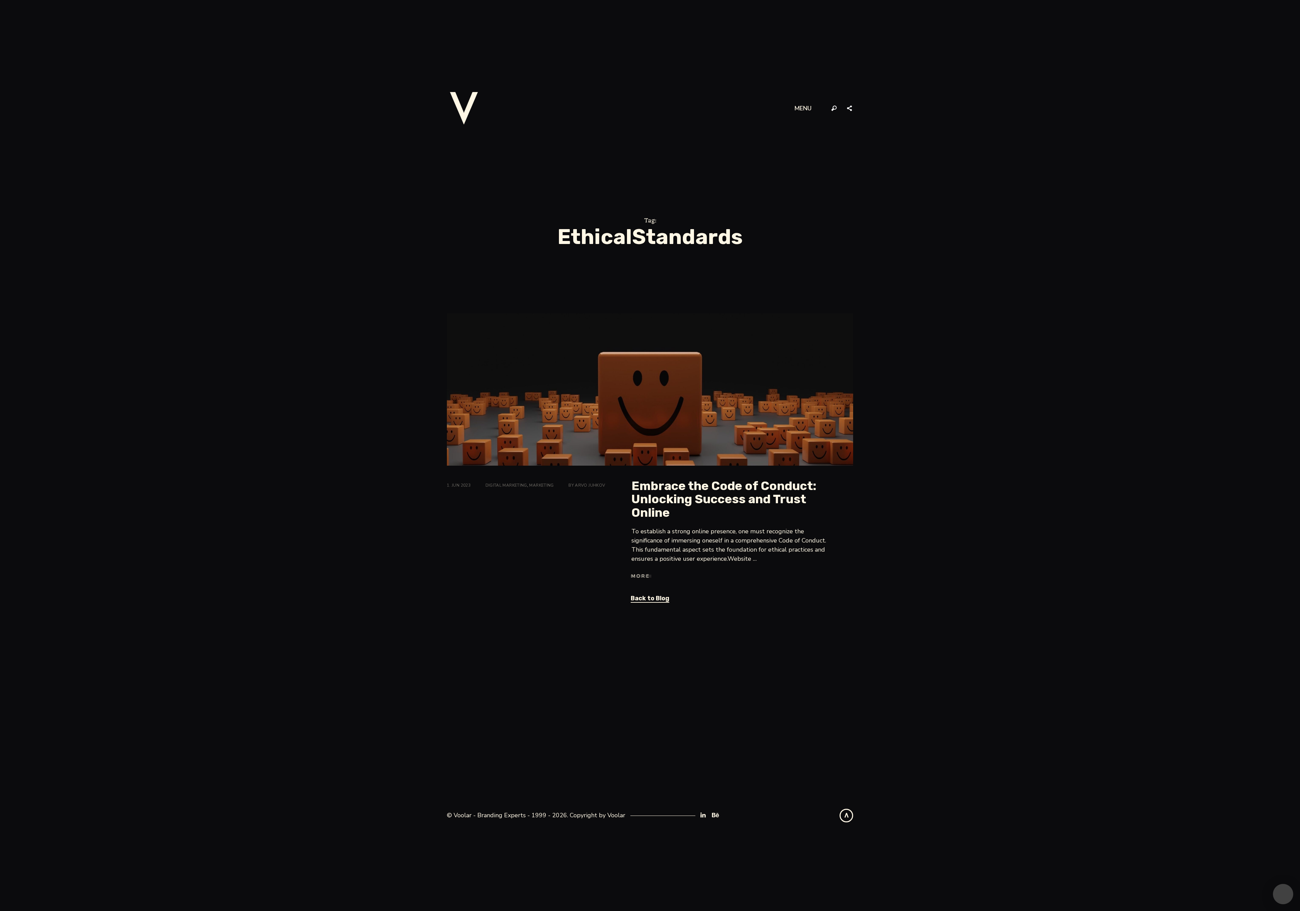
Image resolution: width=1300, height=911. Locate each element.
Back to (650, 598)
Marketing (541, 485)
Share (850, 108)
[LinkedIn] (703, 815)
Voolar (616, 815)
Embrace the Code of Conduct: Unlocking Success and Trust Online (723, 499)
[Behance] (715, 815)
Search (834, 108)
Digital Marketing (506, 485)
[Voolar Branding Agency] (464, 108)
